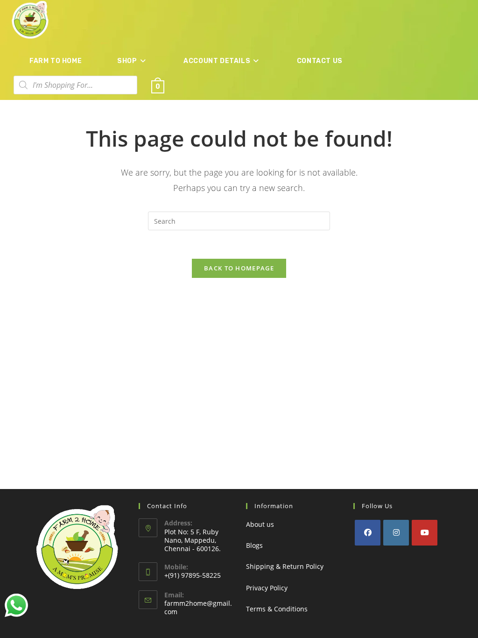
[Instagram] (396, 533)
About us (260, 524)
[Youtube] (424, 533)
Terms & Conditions (277, 608)
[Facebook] (367, 533)
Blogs (254, 545)
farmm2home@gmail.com (198, 607)
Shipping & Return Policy (284, 566)
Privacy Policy (267, 587)
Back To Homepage (239, 268)
